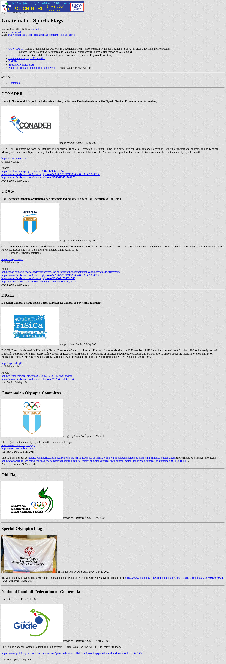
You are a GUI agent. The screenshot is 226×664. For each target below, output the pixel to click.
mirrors (72, 34)
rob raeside (36, 29)
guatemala (17, 32)
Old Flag (13, 61)
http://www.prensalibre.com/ (17, 448)
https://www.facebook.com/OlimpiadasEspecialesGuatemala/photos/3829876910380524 (173, 577)
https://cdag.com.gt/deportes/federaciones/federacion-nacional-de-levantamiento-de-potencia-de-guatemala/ (60, 271)
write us (63, 34)
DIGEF (12, 55)
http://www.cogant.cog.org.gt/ (18, 445)
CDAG (12, 51)
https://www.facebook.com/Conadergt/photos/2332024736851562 (38, 278)
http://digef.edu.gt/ (11, 363)
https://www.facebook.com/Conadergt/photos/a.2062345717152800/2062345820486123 (50, 174)
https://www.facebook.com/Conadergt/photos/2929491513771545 (38, 378)
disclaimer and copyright (46, 34)
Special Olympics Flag (21, 64)
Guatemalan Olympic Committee (26, 58)
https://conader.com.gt (13, 158)
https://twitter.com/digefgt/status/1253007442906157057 (32, 171)
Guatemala (14, 82)
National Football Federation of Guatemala (32, 67)
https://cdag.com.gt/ (12, 259)
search (29, 34)
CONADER (15, 48)
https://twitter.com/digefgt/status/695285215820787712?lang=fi (36, 375)
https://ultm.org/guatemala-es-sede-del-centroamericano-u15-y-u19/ (38, 281)
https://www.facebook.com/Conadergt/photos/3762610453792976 (38, 177)
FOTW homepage (16, 34)
